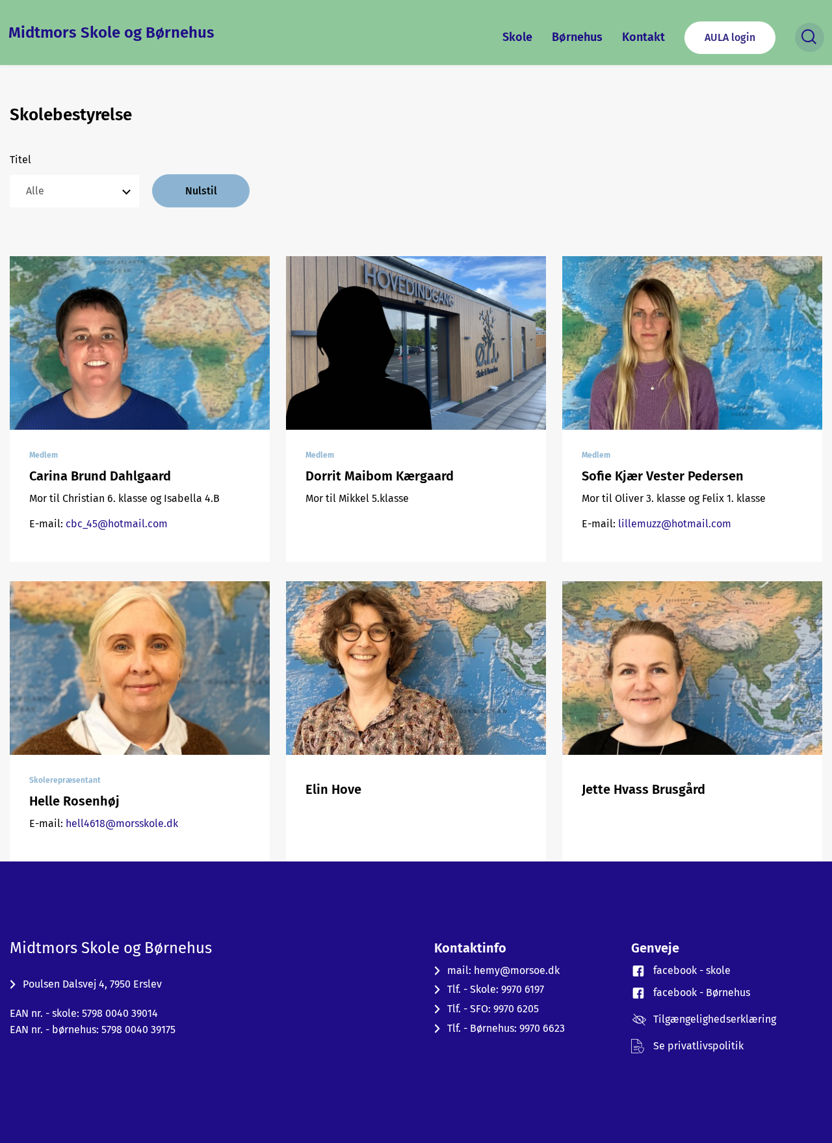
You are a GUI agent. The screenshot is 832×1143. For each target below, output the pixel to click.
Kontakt (643, 37)
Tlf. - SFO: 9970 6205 (493, 1009)
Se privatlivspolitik (698, 1046)
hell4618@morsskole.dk (122, 823)
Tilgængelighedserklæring (714, 1019)
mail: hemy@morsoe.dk (503, 970)
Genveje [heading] (655, 948)
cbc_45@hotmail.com (117, 524)
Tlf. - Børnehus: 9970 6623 (506, 1028)
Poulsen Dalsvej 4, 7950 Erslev (92, 984)
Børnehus (577, 37)
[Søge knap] (809, 37)
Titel (20, 159)
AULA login (730, 37)
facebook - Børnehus (701, 992)
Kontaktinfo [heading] (470, 948)
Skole (517, 37)
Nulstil (201, 191)
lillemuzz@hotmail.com (674, 524)
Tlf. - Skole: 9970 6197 (495, 989)
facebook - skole (692, 970)
